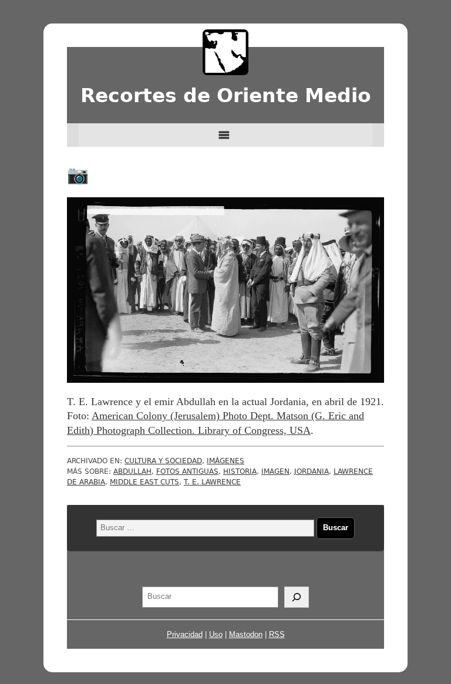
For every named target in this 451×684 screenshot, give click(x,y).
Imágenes (225, 461)
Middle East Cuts (144, 482)
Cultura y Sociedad (163, 461)
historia (240, 471)
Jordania (311, 471)
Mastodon (245, 634)
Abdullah (132, 471)
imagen (275, 471)
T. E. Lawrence (212, 482)
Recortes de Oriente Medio (225, 95)
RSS (277, 634)
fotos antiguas (187, 471)
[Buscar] (296, 597)
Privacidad (185, 634)
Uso (216, 634)
